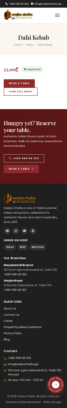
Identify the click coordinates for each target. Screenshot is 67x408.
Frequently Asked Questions (23, 327)
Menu (30, 45)
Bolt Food (38, 247)
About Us (10, 308)
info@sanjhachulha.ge (48, 3)
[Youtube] (24, 231)
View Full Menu (21, 91)
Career (8, 321)
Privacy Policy (13, 333)
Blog (7, 339)
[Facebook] (7, 231)
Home (18, 45)
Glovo (10, 247)
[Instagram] (15, 231)
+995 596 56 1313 (19, 3)
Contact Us (11, 315)
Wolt (23, 247)
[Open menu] (59, 15)
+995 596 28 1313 (15, 290)
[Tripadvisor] (32, 231)
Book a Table (19, 83)
